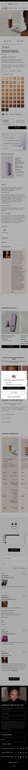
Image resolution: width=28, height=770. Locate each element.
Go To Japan (14, 392)
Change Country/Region (14, 396)
